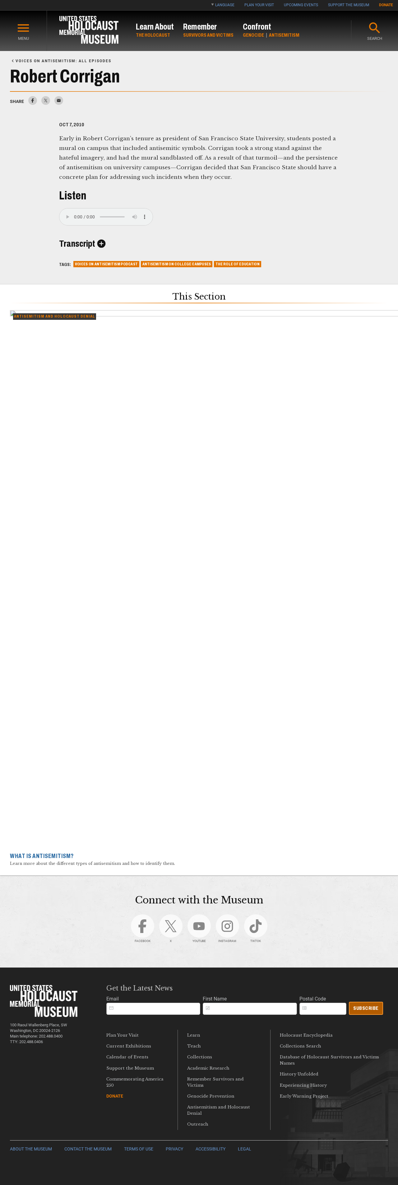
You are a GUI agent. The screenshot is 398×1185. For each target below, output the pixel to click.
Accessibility (210, 1149)
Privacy (174, 1149)
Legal (244, 1149)
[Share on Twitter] (45, 103)
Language (224, 5)
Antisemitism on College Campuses (176, 264)
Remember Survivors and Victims (215, 1082)
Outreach (197, 1124)
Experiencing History (303, 1085)
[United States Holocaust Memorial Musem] (43, 1015)
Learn (193, 1035)
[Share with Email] (58, 103)
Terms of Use (138, 1149)
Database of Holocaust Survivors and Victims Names (329, 1060)
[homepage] (89, 31)
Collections (199, 1057)
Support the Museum (348, 5)
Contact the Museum (88, 1149)
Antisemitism (284, 35)
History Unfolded (299, 1074)
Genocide (253, 35)
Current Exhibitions (128, 1046)
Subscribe (366, 1008)
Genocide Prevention (210, 1096)
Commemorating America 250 (135, 1082)
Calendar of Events (127, 1057)
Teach (194, 1046)
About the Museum (31, 1149)
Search (374, 38)
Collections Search (300, 1046)
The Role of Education (237, 264)
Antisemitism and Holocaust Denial (218, 1110)
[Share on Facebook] (32, 103)
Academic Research (208, 1068)
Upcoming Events (301, 5)
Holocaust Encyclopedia (306, 1035)
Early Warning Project (304, 1096)
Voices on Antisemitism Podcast (106, 264)
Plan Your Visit (259, 5)
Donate (386, 5)
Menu (23, 38)
